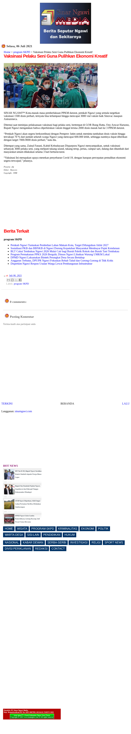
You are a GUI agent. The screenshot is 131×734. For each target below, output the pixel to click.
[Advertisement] (32, 204)
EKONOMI (87, 528)
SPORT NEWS (114, 542)
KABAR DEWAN (33, 542)
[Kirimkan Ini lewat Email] (8, 280)
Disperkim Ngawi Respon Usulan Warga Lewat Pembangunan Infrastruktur (51, 263)
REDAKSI (41, 548)
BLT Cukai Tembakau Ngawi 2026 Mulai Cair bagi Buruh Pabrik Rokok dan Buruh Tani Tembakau (65, 251)
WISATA (22, 528)
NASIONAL (12, 542)
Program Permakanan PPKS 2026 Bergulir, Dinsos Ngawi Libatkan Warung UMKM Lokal (60, 254)
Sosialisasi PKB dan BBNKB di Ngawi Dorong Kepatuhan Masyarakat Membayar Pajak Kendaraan (65, 248)
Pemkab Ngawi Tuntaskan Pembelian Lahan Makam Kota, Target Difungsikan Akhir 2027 (59, 245)
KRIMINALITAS (67, 528)
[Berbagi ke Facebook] (20, 280)
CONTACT (58, 548)
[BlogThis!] (12, 280)
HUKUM (69, 534)
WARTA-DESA (14, 534)
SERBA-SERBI (56, 542)
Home (7, 52)
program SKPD (21, 52)
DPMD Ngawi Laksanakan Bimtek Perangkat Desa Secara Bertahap (48, 257)
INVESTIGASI (79, 542)
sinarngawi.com (23, 411)
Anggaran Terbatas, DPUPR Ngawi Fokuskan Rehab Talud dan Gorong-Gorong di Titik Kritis (62, 260)
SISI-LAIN (33, 534)
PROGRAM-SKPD (42, 528)
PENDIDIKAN (51, 534)
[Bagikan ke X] (16, 280)
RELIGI (96, 542)
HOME (9, 528)
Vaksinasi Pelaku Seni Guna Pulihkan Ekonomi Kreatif (55, 56)
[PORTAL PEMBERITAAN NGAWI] (65, 42)
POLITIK (103, 528)
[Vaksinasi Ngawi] (51, 107)
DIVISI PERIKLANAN (18, 548)
